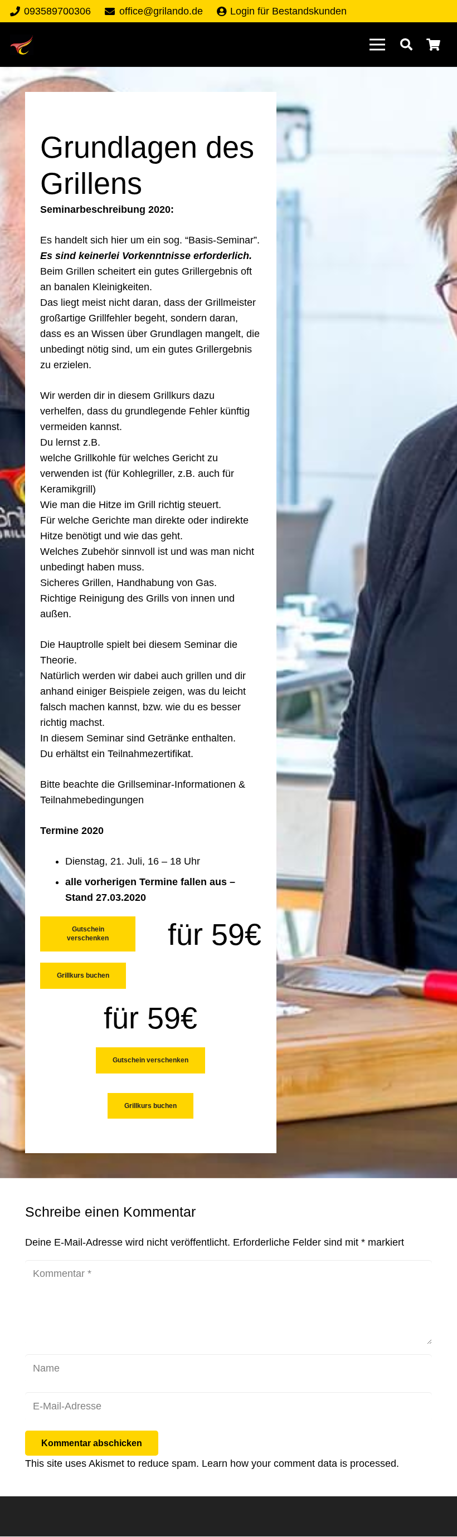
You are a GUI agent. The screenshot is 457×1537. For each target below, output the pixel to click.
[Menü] (377, 44)
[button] (406, 44)
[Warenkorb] (433, 44)
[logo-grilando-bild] (21, 45)
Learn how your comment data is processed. (300, 1463)
